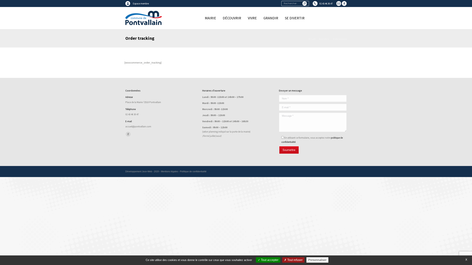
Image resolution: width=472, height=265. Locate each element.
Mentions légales (169, 171)
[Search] (304, 3)
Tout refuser (295, 260)
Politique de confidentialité (193, 171)
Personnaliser (317, 260)
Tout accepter (269, 260)
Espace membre (141, 3)
